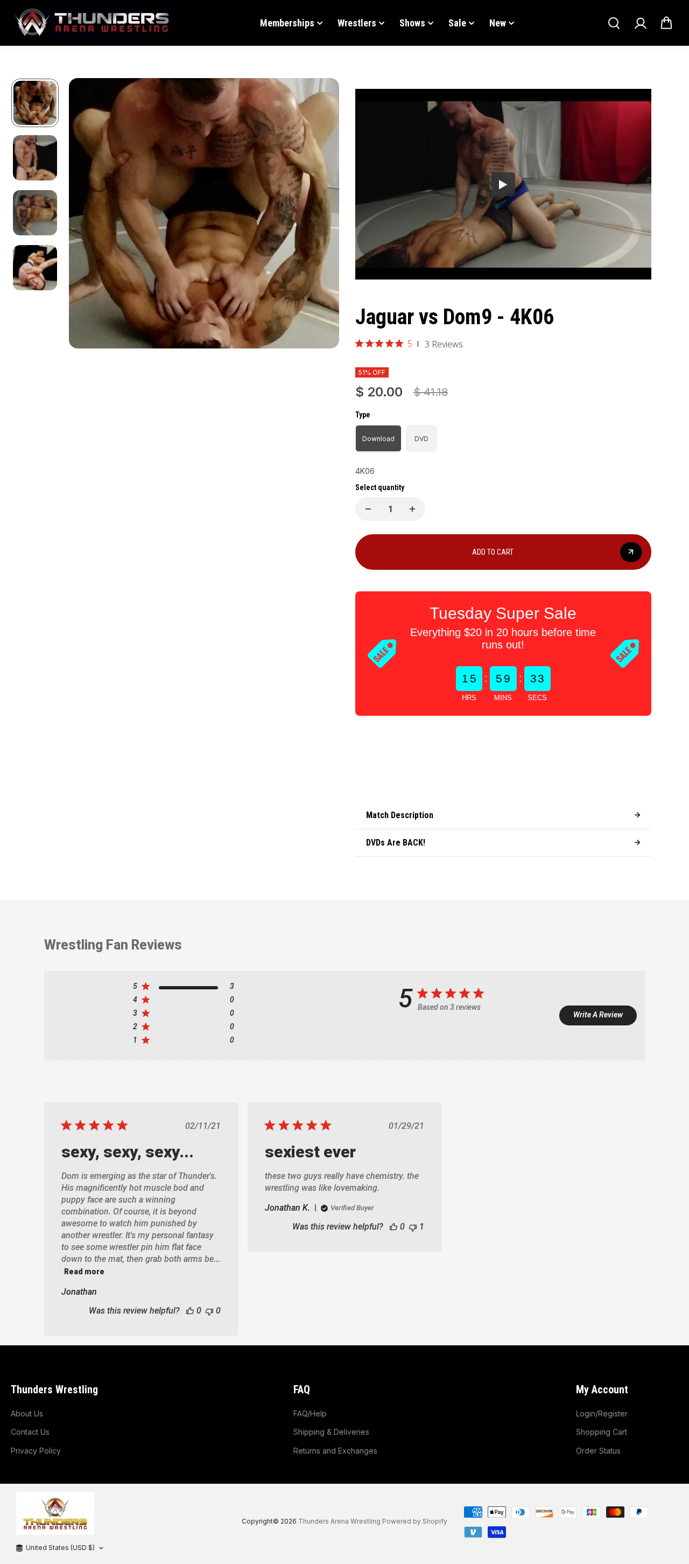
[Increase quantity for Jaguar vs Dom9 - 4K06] (412, 508)
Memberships (287, 23)
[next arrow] (318, 215)
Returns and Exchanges (335, 1450)
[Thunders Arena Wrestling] (91, 22)
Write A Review (598, 1014)
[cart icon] (666, 23)
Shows (412, 23)
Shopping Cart (601, 1431)
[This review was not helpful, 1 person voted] (413, 1226)
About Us (27, 1413)
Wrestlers (357, 23)
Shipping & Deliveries (331, 1431)
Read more (84, 1271)
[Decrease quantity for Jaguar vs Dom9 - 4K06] (368, 508)
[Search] (613, 23)
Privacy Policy (36, 1450)
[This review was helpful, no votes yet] (190, 1310)
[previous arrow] (90, 215)
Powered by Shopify (414, 1521)
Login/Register (602, 1413)
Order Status (598, 1450)
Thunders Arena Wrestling (339, 1521)
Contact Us (30, 1431)
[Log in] (640, 23)
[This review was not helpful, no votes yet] (209, 1310)
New (497, 23)
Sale (457, 23)
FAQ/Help (310, 1413)
